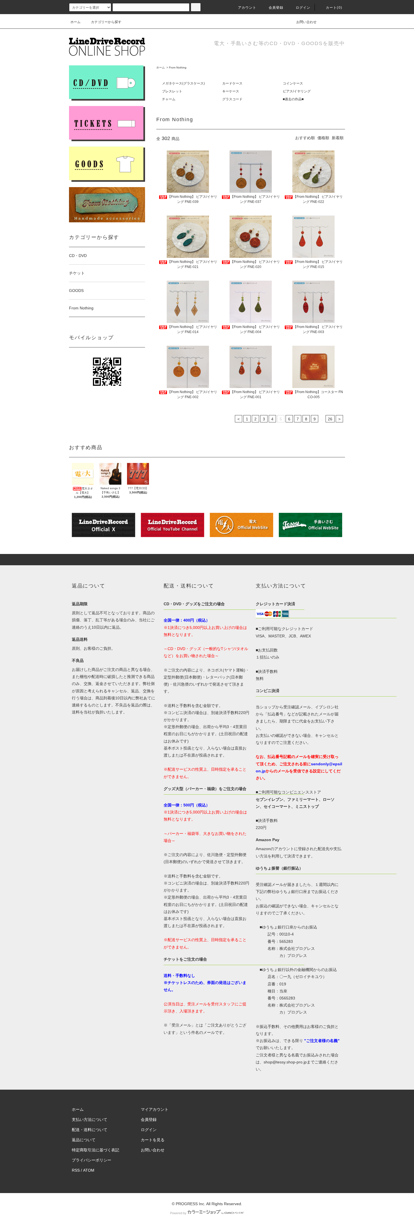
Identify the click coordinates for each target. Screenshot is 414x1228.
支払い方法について (89, 1119)
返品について (83, 1140)
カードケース (232, 83)
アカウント (247, 8)
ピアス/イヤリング (297, 91)
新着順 (338, 138)
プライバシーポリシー (91, 1160)
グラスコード (232, 99)
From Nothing (177, 67)
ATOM (88, 1170)
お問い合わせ (306, 22)
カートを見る (152, 1140)
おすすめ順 (305, 138)
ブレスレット (172, 91)
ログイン (303, 8)
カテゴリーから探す (106, 22)
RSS (76, 1170)
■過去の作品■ (293, 99)
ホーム (75, 22)
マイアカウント (154, 1109)
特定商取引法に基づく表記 (95, 1150)
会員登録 (276, 8)
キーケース (230, 91)
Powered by (178, 1213)
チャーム (168, 99)
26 (330, 419)
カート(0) (334, 8)
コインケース (293, 83)
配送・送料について (89, 1129)
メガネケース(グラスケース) (183, 83)
